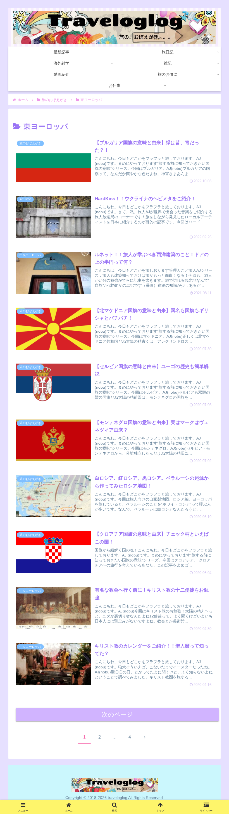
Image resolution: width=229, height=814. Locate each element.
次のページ (117, 714)
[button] (211, 746)
